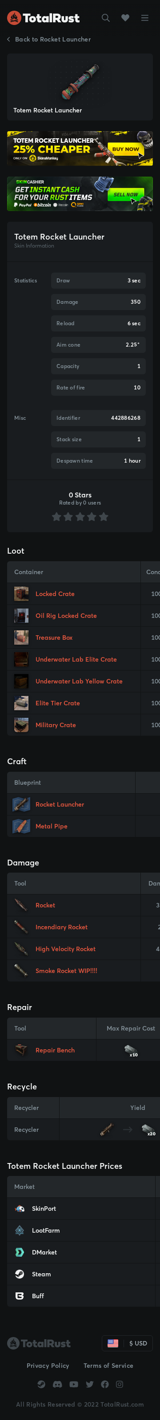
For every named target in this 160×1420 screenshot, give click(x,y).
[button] (106, 18)
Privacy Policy (48, 1365)
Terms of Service (109, 1365)
